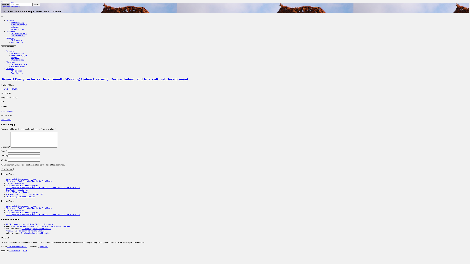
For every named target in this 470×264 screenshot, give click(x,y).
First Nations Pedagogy (15, 183)
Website (4, 160)
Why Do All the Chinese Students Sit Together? (24, 194)
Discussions (10, 31)
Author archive (7, 111)
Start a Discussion (18, 36)
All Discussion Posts (19, 34)
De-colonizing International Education (20, 196)
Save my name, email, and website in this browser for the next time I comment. (34, 165)
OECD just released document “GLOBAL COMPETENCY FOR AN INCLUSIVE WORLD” (43, 188)
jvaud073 (9, 231)
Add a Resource (17, 42)
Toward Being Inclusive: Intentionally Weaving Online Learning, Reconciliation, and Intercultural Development (94, 79)
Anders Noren (14, 251)
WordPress (44, 247)
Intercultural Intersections (10, 7)
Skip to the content (8, 2)
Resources (10, 38)
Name (4, 151)
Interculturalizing (17, 23)
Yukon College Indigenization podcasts (21, 179)
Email (4, 156)
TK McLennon (12, 224)
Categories (10, 20)
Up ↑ (25, 251)
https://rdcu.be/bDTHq (9, 89)
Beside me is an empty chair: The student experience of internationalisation (41, 226)
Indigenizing (15, 27)
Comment (5, 147)
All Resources (16, 40)
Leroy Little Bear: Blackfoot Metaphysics (22, 185)
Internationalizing (17, 29)
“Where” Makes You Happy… (18, 192)
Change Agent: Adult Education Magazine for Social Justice (29, 181)
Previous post (6, 120)
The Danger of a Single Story (17, 190)
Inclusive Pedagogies (19, 25)
